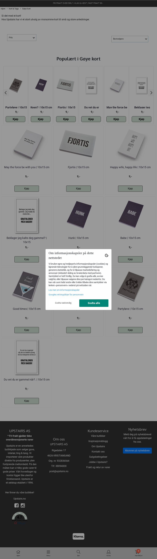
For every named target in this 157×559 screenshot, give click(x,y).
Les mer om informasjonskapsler (64, 290)
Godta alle (94, 303)
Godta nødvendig (63, 303)
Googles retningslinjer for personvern (66, 294)
